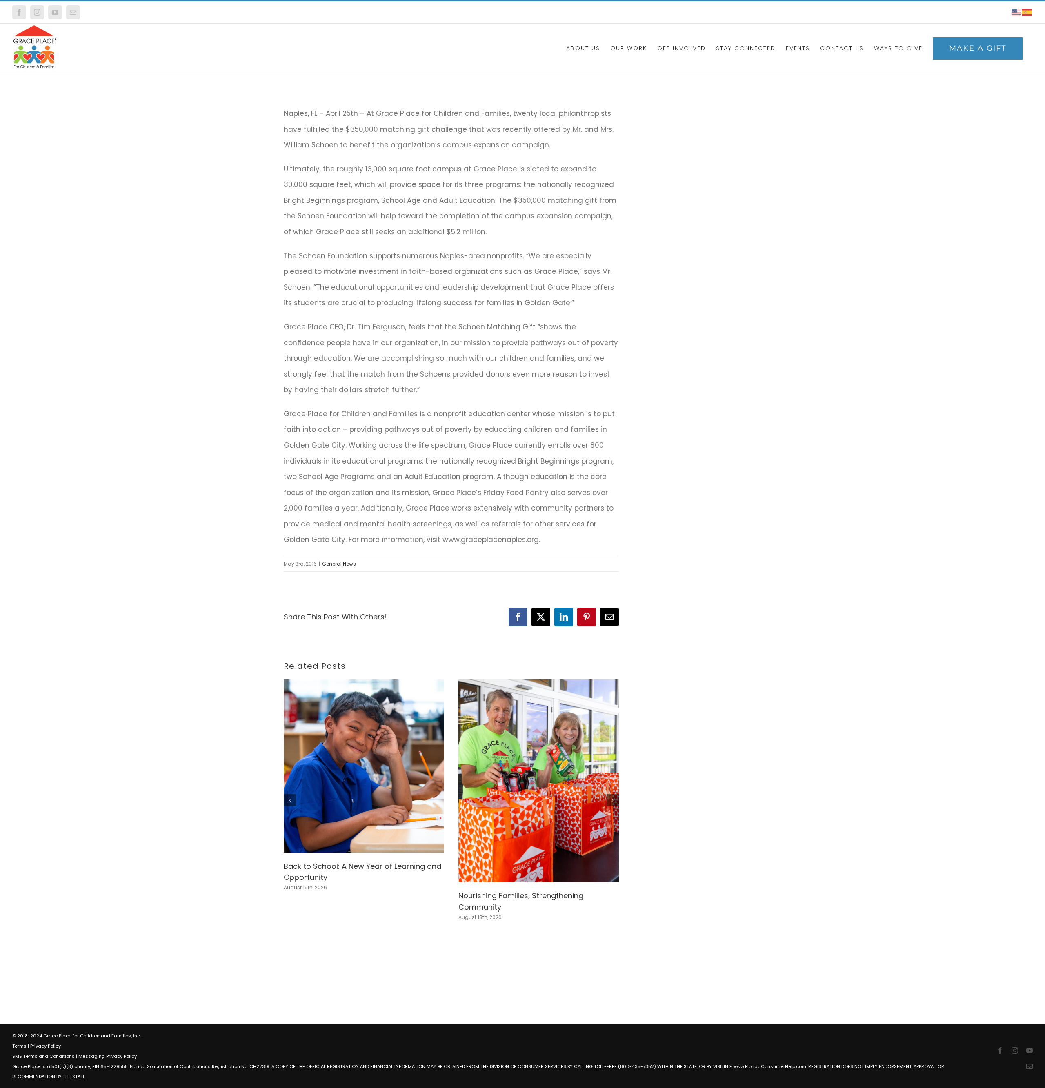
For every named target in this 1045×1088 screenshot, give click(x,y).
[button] (290, 800)
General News (339, 563)
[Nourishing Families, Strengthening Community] (538, 685)
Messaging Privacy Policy (107, 1056)
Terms (19, 1046)
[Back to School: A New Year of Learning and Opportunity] (364, 685)
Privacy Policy (45, 1046)
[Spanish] (1027, 12)
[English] (1017, 12)
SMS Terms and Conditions (43, 1056)
